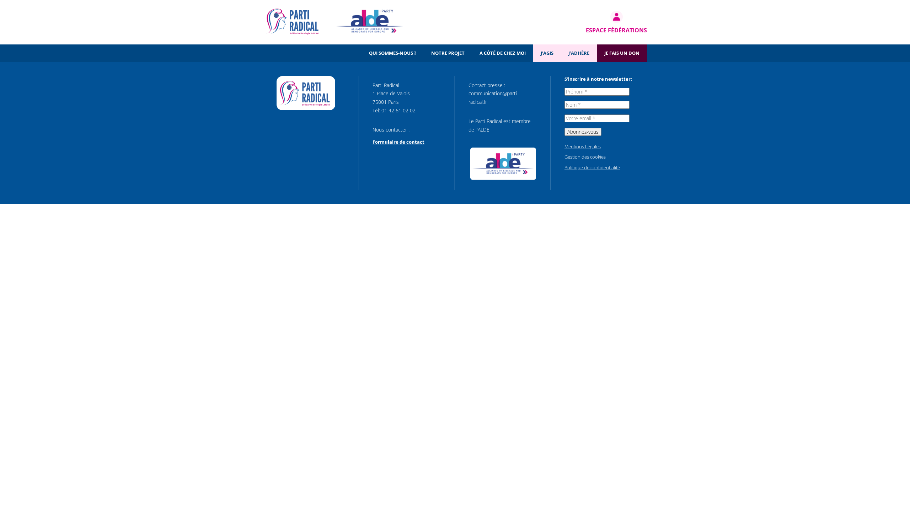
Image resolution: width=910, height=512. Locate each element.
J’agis (547, 53)
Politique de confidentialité (592, 167)
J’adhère (578, 53)
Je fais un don (621, 53)
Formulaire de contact (398, 142)
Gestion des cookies (585, 157)
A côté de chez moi (503, 53)
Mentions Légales (582, 146)
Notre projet (448, 53)
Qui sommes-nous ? (392, 53)
